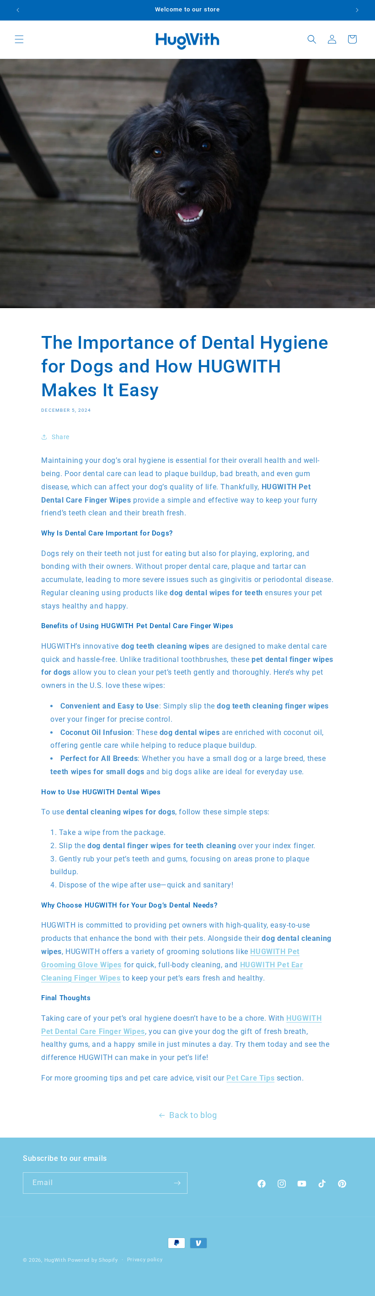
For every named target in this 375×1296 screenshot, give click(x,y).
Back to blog (193, 1115)
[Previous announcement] (18, 10)
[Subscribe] (177, 1183)
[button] (19, 39)
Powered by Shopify (93, 1260)
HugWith (55, 1260)
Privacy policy (145, 1260)
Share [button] (61, 437)
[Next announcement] (357, 10)
